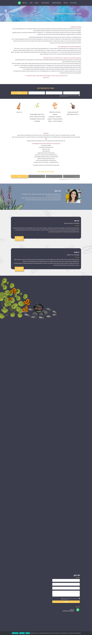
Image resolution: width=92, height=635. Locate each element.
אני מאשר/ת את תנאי (69, 95)
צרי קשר (24, 3)
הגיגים (36, 3)
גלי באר (65, 3)
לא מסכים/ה (22, 633)
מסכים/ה (27, 633)
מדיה (31, 3)
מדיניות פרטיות (15, 633)
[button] (19, 238)
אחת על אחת (45, 3)
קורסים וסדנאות (56, 3)
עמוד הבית (73, 3)
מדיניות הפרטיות (63, 95)
